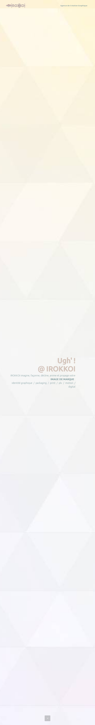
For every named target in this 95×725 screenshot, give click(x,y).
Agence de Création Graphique (73, 6)
